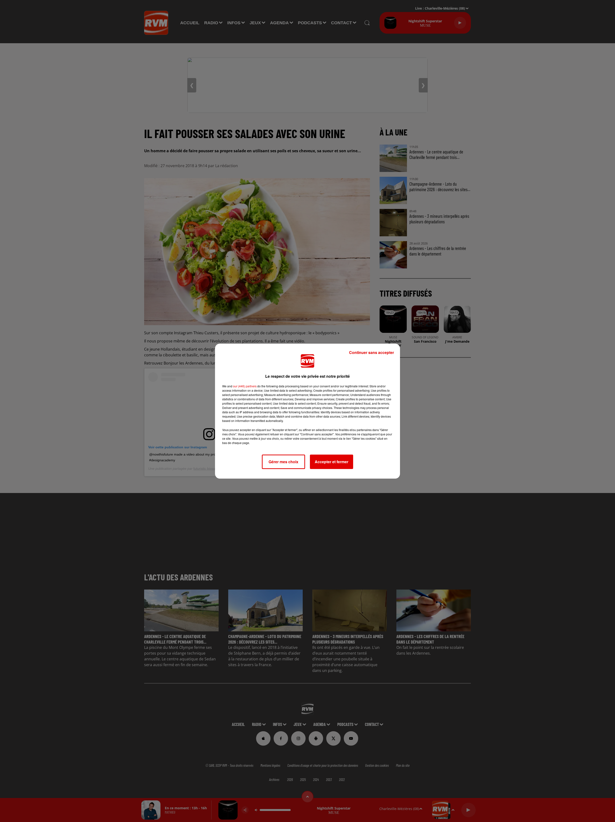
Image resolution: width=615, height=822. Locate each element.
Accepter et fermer (331, 461)
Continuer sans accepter (371, 352)
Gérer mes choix (283, 461)
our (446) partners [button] (245, 386)
